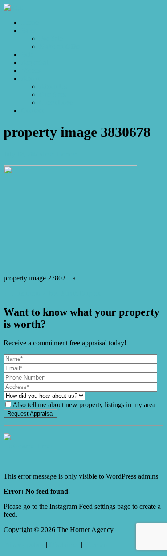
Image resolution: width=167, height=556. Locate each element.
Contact (32, 110)
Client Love (56, 102)
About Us (53, 86)
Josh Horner (59, 154)
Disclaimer (64, 544)
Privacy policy (24, 544)
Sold (27, 54)
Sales (28, 30)
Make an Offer (60, 46)
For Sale (51, 38)
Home (30, 22)
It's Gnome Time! (28, 446)
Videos (31, 70)
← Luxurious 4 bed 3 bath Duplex (52, 293)
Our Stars (52, 94)
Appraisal (35, 62)
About (30, 78)
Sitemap (95, 544)
